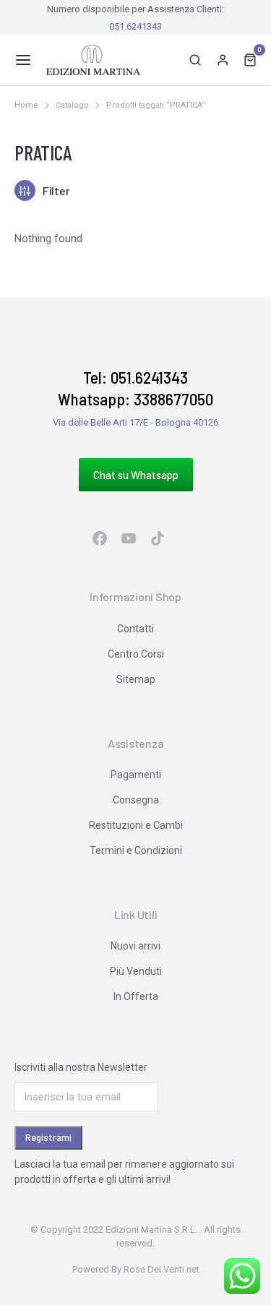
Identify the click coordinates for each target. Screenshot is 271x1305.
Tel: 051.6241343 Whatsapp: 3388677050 (135, 388)
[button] (23, 60)
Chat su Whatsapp (135, 474)
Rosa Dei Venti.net (161, 1269)
